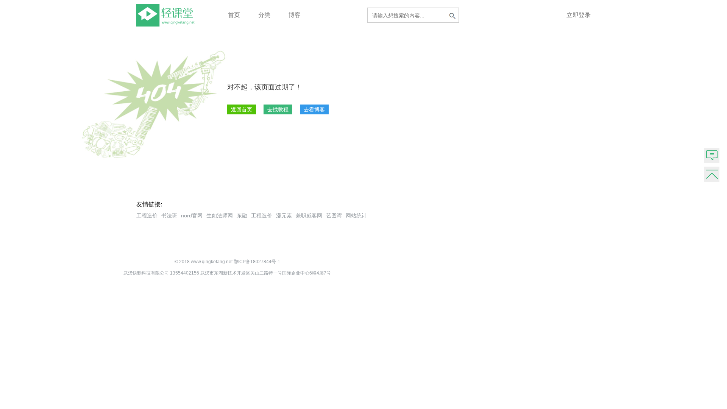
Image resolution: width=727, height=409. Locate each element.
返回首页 (241, 109)
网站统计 (356, 215)
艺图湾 (334, 215)
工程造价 (147, 215)
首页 (234, 15)
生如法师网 (219, 215)
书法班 (169, 215)
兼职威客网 (309, 215)
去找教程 (278, 109)
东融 (242, 215)
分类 (264, 15)
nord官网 (192, 215)
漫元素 (284, 215)
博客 (295, 15)
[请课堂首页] (167, 24)
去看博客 (314, 109)
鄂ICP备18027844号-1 (257, 261)
